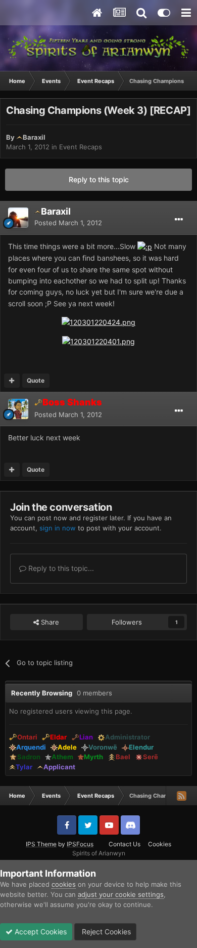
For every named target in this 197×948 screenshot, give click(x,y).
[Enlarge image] (144, 246)
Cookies (159, 844)
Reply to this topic (99, 179)
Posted (68, 223)
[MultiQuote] (12, 381)
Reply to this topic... (60, 568)
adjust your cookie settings (121, 894)
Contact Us (124, 844)
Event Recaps (80, 147)
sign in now (57, 528)
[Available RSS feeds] (181, 795)
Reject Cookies (105, 931)
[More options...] (179, 220)
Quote (35, 380)
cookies (64, 884)
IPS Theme (41, 844)
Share (49, 622)
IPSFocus (80, 844)
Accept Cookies (40, 931)
